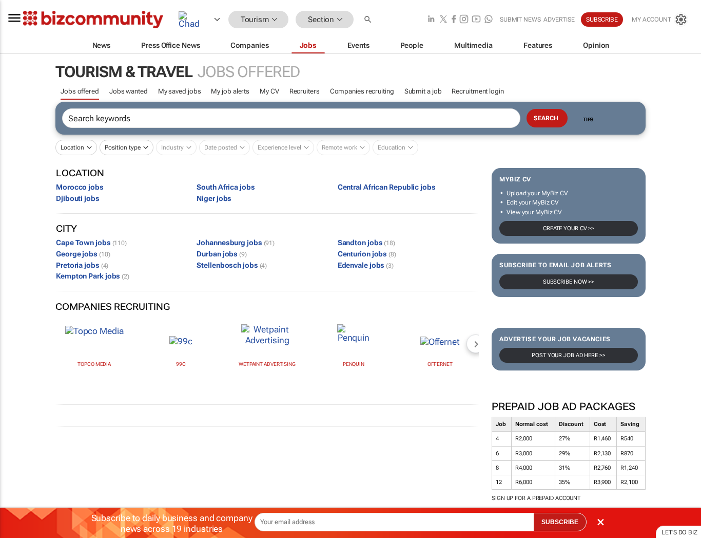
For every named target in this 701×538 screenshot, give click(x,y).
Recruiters (304, 91)
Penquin (353, 364)
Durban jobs (222, 254)
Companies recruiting (362, 91)
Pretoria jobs (82, 265)
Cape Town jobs (91, 242)
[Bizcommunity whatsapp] (488, 20)
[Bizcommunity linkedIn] (431, 20)
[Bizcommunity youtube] (476, 20)
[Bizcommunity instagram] (464, 20)
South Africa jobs (226, 187)
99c (181, 364)
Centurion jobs (367, 254)
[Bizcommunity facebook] (454, 20)
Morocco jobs (80, 187)
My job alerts (230, 91)
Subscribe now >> (568, 282)
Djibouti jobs (78, 198)
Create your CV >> (568, 228)
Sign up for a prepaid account (536, 498)
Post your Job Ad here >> (569, 355)
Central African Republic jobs (387, 187)
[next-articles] (475, 344)
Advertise (559, 19)
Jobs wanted (128, 91)
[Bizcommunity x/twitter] (443, 20)
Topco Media (94, 364)
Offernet (440, 364)
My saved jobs (179, 91)
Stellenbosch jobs (232, 265)
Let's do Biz (679, 532)
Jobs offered (80, 91)
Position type (123, 147)
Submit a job (423, 91)
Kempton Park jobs (92, 276)
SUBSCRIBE (559, 522)
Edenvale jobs (366, 265)
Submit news (520, 19)
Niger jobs (214, 198)
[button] (369, 20)
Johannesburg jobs (236, 242)
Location (72, 147)
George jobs (83, 254)
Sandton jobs (366, 242)
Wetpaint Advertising (267, 364)
